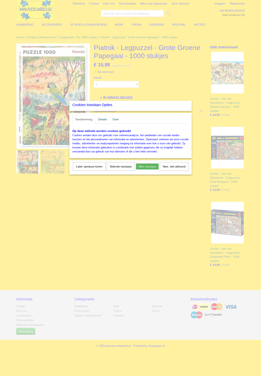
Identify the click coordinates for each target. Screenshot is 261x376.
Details (102, 119)
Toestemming (83, 119)
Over (116, 119)
